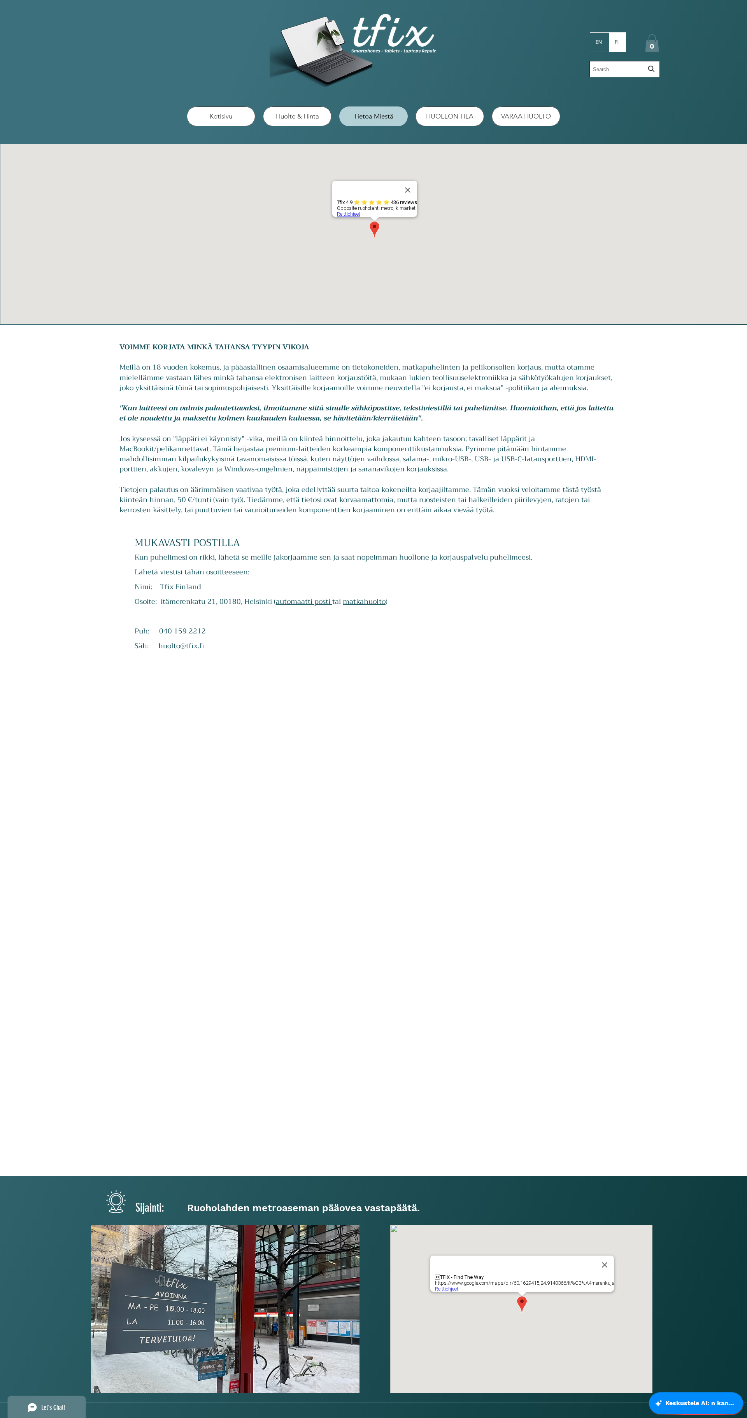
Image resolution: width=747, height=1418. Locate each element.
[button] (652, 43)
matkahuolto (364, 601)
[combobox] (624, 69)
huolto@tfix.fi (181, 646)
